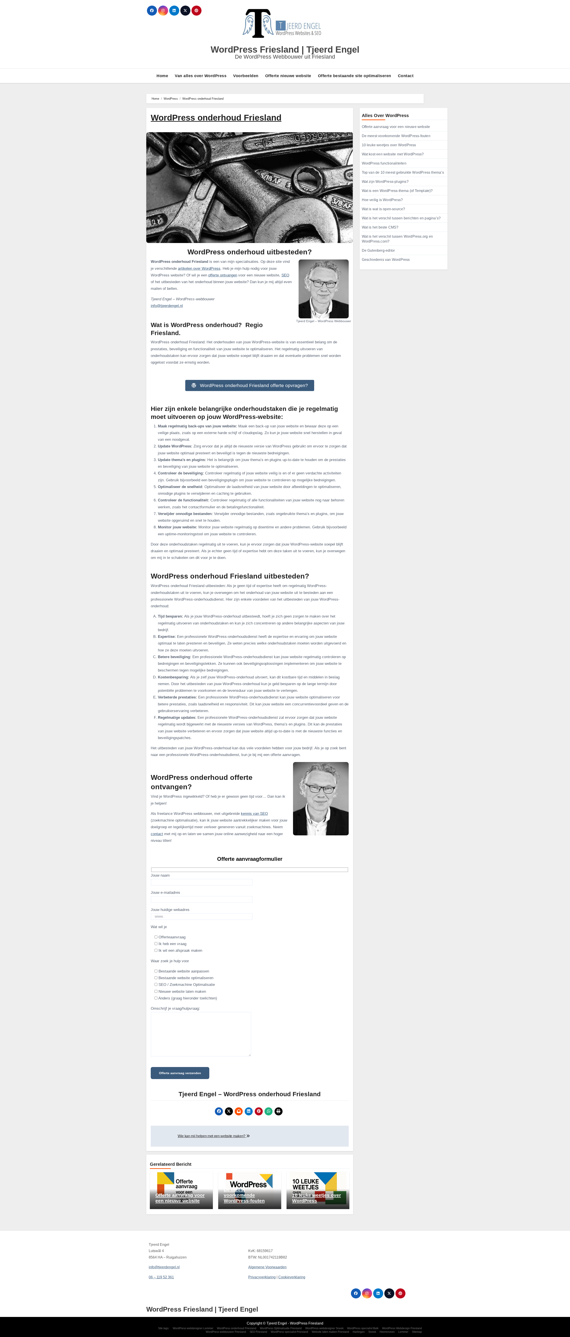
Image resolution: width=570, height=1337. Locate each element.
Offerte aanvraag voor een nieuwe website (396, 127)
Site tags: (163, 1328)
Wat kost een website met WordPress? (393, 154)
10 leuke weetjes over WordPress (389, 145)
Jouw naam (160, 875)
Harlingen (359, 1331)
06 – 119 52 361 (161, 1277)
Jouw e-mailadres (165, 892)
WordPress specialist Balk (363, 1328)
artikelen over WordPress (199, 268)
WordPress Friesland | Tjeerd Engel (285, 49)
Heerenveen (387, 1331)
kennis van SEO (254, 814)
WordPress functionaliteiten (384, 163)
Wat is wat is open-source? (383, 209)
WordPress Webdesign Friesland (402, 1328)
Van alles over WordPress (200, 76)
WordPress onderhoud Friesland (236, 1328)
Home (162, 76)
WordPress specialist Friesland (289, 1331)
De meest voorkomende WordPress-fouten (244, 1195)
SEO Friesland (258, 1331)
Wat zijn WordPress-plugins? (385, 181)
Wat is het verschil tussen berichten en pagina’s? (401, 218)
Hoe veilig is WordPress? (382, 200)
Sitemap (417, 1331)
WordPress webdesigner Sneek (324, 1328)
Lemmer (403, 1331)
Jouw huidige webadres (170, 910)
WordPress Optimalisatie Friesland (281, 1328)
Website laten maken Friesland (330, 1331)
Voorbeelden (246, 76)
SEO (285, 275)
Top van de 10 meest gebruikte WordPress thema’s (403, 172)
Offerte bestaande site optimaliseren (354, 76)
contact (157, 834)
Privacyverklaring (262, 1277)
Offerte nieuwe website (288, 76)
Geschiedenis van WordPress (386, 260)
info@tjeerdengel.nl (167, 306)
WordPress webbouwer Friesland (226, 1331)
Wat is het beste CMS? (380, 227)
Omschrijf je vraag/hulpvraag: (175, 1008)
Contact (406, 76)
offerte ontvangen (222, 275)
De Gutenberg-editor (378, 250)
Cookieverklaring (291, 1277)
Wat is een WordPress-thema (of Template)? (397, 191)
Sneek (372, 1331)
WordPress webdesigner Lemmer (193, 1328)
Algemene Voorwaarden (267, 1267)
